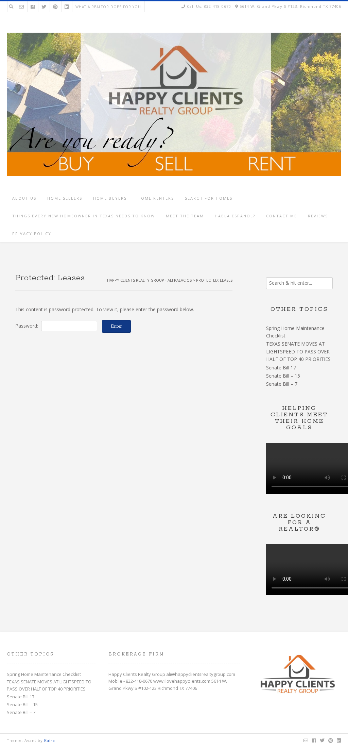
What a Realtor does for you (108, 6)
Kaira (49, 740)
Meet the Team (185, 215)
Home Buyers (110, 198)
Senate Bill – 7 (281, 384)
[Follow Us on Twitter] (44, 6)
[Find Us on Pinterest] (55, 6)
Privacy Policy (31, 233)
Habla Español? (235, 215)
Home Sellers (64, 198)
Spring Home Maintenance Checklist (44, 674)
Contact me (281, 215)
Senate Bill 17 (281, 367)
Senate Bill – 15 (283, 375)
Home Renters (156, 198)
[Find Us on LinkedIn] (66, 6)
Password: (27, 325)
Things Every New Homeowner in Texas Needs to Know (83, 215)
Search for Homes (208, 198)
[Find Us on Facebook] (32, 6)
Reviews (318, 215)
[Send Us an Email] (21, 6)
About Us (24, 198)
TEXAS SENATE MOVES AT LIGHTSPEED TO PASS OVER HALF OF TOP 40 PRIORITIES (298, 351)
